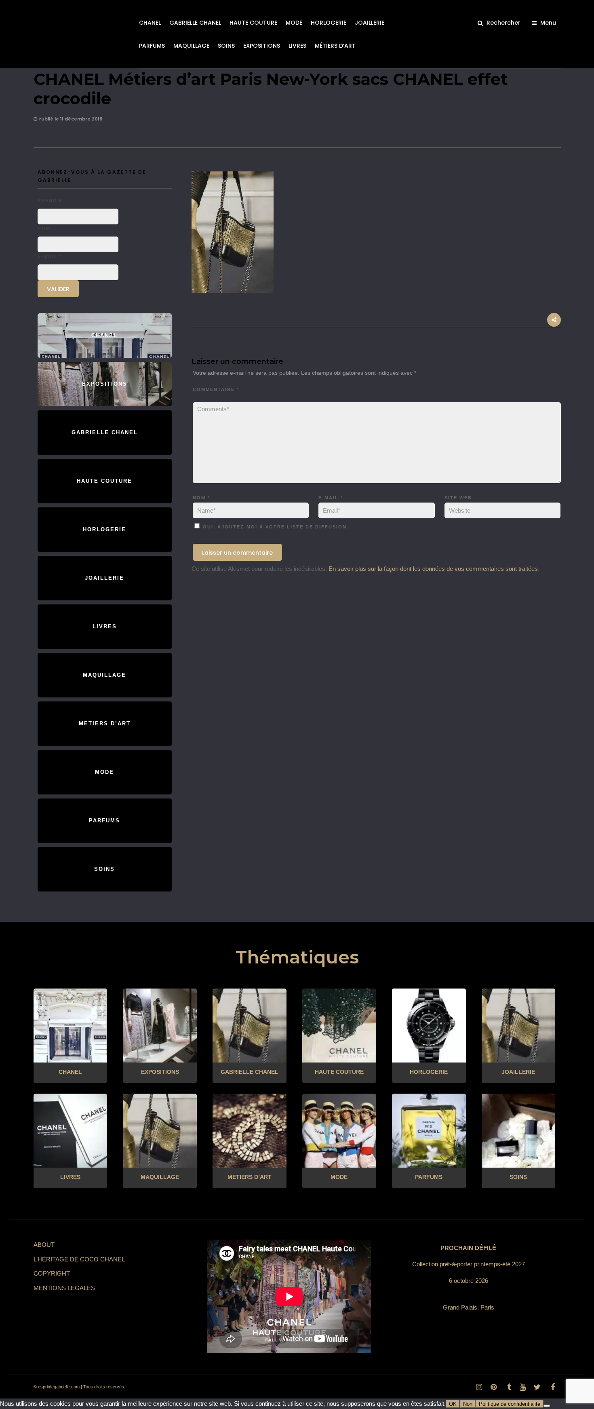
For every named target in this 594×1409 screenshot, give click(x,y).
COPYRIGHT (52, 1273)
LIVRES (297, 46)
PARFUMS (152, 46)
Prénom (50, 200)
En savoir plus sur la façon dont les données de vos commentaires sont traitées (433, 568)
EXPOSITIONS (261, 46)
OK (453, 1404)
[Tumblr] (508, 1387)
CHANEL (150, 23)
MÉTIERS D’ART (335, 46)
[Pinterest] (493, 1387)
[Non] (546, 1406)
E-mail (330, 497)
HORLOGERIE (328, 23)
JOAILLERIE (369, 23)
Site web (458, 497)
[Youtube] (522, 1387)
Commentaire (216, 389)
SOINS (226, 46)
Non (467, 1404)
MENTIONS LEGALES (64, 1287)
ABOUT (44, 1244)
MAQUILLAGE (191, 46)
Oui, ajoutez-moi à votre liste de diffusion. (275, 526)
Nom (201, 497)
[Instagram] (479, 1387)
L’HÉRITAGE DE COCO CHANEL (79, 1259)
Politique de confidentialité (509, 1404)
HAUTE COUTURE (253, 23)
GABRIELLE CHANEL (195, 23)
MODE (294, 23)
